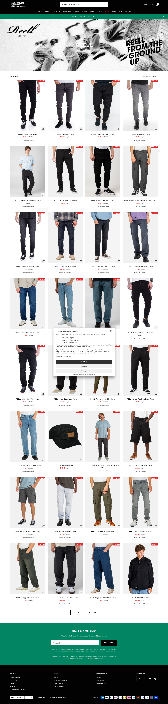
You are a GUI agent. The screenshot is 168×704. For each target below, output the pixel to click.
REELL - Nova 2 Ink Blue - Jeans (65, 266)
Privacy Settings (59, 686)
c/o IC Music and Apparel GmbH (57, 697)
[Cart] (157, 5)
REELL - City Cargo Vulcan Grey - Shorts (28, 531)
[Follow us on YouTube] (150, 678)
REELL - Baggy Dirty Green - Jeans (27, 598)
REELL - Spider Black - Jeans (27, 134)
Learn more (91, 16)
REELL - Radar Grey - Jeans (65, 134)
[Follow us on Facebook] (139, 678)
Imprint (56, 677)
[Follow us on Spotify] (155, 678)
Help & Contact (15, 677)
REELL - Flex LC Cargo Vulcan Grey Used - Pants (140, 200)
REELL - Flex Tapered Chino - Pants (65, 200)
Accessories (67, 11)
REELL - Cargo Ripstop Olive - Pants (103, 531)
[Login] (153, 4)
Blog (120, 11)
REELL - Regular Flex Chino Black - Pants (140, 399)
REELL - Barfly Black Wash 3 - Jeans (103, 266)
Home (11, 22)
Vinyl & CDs (47, 11)
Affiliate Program (101, 683)
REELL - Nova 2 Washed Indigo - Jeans (27, 333)
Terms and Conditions (60, 680)
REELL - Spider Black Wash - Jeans (27, 266)
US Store (128, 11)
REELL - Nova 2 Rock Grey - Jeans (140, 531)
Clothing (57, 11)
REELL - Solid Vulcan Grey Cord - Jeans (28, 200)
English (145, 4)
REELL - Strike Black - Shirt (140, 598)
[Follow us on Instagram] (144, 678)
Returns (12, 686)
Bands (92, 11)
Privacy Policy (58, 683)
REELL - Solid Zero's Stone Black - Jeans (65, 598)
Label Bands (100, 680)
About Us (99, 677)
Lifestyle (76, 11)
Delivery (12, 683)
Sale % (107, 11)
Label (114, 11)
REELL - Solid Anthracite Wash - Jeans (140, 266)
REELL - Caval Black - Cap (65, 465)
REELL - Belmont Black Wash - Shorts (140, 465)
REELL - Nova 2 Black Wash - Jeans (27, 399)
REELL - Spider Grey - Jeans (140, 134)
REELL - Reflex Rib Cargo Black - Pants (140, 333)
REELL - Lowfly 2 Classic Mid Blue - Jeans (27, 465)
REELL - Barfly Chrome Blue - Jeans (65, 531)
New (39, 11)
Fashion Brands (19, 22)
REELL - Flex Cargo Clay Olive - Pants (102, 399)
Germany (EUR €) (16, 697)
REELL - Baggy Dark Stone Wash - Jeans (103, 598)
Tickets (84, 11)
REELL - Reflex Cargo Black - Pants (102, 200)
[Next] (95, 612)
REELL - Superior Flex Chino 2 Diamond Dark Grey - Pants (103, 466)
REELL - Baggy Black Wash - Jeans (65, 399)
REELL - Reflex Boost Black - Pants (102, 134)
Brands (99, 11)
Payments (13, 680)
